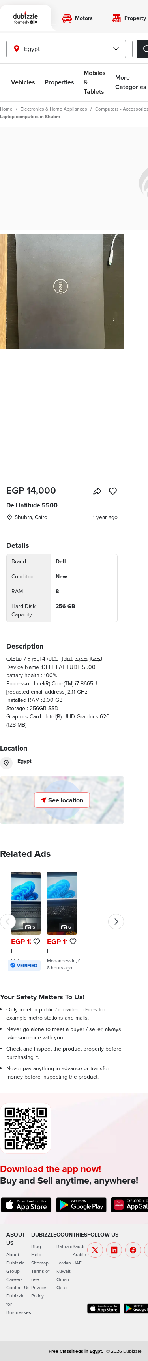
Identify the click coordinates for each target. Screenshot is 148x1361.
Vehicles (23, 82)
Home (6, 109)
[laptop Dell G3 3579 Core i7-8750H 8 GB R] (26, 921)
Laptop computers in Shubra (30, 116)
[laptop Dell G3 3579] (62, 921)
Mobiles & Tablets (95, 82)
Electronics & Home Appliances (54, 109)
